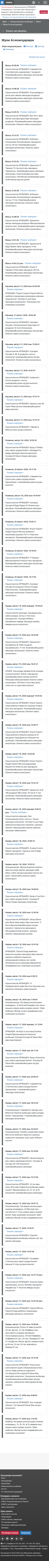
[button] (34, 2)
